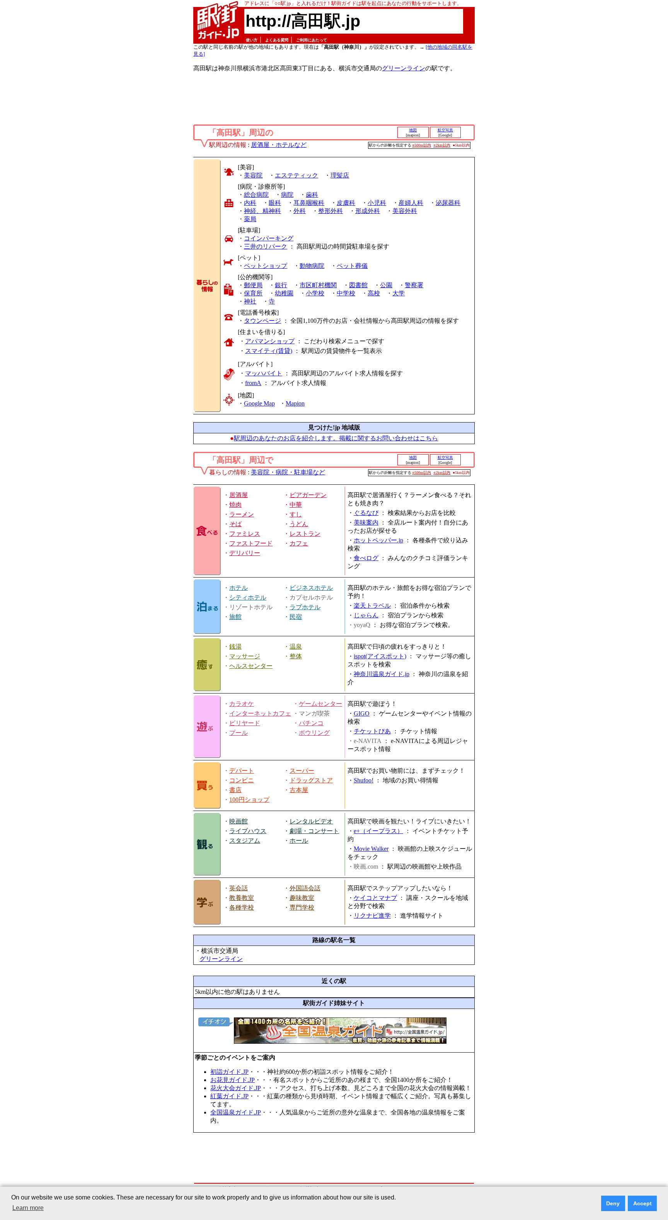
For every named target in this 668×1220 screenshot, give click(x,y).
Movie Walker (371, 848)
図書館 (358, 285)
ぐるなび (366, 512)
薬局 (250, 219)
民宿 (296, 616)
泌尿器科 (448, 202)
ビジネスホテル (311, 587)
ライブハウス (247, 831)
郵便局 (253, 285)
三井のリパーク (265, 246)
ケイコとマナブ (375, 898)
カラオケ (241, 703)
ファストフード (251, 543)
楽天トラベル (372, 605)
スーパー (302, 770)
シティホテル (247, 597)
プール (238, 732)
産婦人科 (411, 202)
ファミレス (244, 533)
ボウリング (314, 732)
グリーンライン (403, 68)
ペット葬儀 (352, 265)
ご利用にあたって (311, 40)
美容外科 (404, 211)
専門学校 (302, 907)
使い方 (251, 40)
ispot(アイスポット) (380, 656)
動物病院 (312, 265)
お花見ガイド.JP (232, 1080)
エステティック (296, 175)
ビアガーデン (308, 495)
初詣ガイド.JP (229, 1071)
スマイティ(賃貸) (268, 351)
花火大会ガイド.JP (235, 1088)
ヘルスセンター (251, 666)
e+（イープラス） (378, 831)
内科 (250, 202)
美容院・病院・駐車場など (288, 472)
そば (235, 524)
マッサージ (244, 656)
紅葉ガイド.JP (229, 1096)
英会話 (238, 888)
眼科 (275, 202)
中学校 (346, 293)
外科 (299, 211)
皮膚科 (346, 202)
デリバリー (244, 553)
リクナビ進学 (372, 915)
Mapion (295, 403)
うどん (299, 524)
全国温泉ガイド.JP (235, 1112)
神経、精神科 (262, 211)
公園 (386, 285)
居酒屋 (238, 495)
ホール (299, 840)
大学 (398, 293)
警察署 (414, 285)
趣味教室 (302, 898)
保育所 (253, 293)
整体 (296, 656)
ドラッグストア (311, 780)
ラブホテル (305, 607)
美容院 (253, 175)
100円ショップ (249, 799)
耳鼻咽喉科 (308, 202)
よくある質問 (276, 40)
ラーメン (241, 514)
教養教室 (241, 898)
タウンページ (262, 320)
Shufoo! (363, 780)
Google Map (259, 403)
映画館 (238, 821)
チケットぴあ (372, 731)
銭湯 (235, 646)
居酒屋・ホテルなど (279, 144)
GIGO (362, 713)
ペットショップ (265, 265)
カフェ (299, 543)
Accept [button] (642, 1203)
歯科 (312, 194)
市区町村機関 (318, 285)
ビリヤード (244, 723)
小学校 (315, 293)
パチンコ (311, 723)
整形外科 (330, 211)
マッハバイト (263, 373)
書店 (235, 790)
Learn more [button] (28, 1208)
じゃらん (366, 615)
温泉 (296, 646)
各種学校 (241, 907)
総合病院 (256, 194)
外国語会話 (305, 888)
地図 (413, 130)
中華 (296, 504)
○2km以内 (441, 145)
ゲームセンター (320, 703)
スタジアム (244, 840)
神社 (250, 301)
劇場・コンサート (314, 831)
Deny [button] (613, 1203)
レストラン (305, 533)
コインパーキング (268, 238)
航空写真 (445, 130)
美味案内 (366, 522)
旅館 (235, 616)
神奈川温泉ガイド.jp (381, 674)
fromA (253, 383)
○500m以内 (421, 145)
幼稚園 (284, 293)
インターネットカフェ (260, 713)
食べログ (366, 558)
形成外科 (367, 211)
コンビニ (241, 780)
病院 (287, 194)
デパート (241, 770)
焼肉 (235, 504)
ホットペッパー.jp (378, 540)
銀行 (281, 285)
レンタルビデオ (311, 821)
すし (296, 514)
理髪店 (340, 175)
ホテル (238, 587)
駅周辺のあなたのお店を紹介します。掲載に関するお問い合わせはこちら (336, 438)
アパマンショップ (270, 341)
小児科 (377, 202)
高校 (374, 293)
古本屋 (299, 790)
